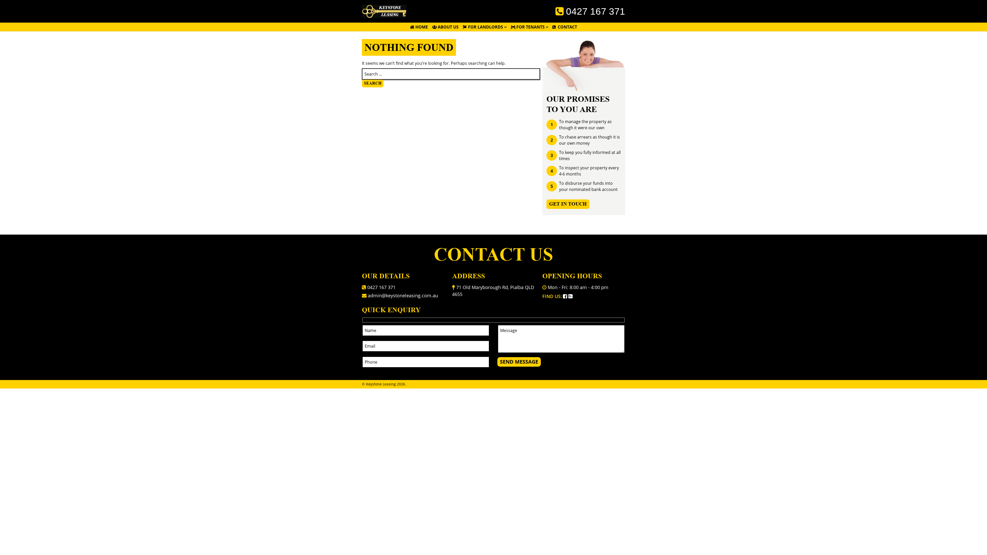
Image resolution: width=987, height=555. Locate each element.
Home (421, 27)
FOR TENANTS (530, 27)
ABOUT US (448, 27)
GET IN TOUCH (568, 204)
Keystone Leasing (381, 384)
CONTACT (567, 27)
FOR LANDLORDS (485, 27)
